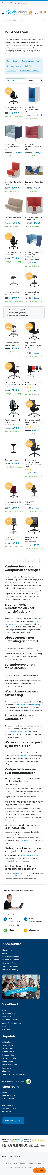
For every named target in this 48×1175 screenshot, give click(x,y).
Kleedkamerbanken (9, 1064)
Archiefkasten (7, 1048)
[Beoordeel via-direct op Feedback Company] (23, 3)
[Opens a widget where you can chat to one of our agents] (39, 1171)
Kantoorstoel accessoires (29, 71)
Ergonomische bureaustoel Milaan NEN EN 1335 (14, 384)
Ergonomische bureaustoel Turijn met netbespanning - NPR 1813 (33, 463)
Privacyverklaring (11, 1163)
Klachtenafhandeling (10, 969)
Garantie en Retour (9, 963)
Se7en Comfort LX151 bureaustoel (13, 503)
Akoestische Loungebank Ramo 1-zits (33, 109)
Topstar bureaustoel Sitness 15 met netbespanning (12, 422)
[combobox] (23, 20)
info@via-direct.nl (35, 922)
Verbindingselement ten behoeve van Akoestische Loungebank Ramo (34, 256)
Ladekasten (6, 1068)
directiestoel (29, 651)
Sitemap (9, 1167)
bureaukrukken (10, 731)
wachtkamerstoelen (22, 705)
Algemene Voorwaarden (36, 1163)
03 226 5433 (15, 925)
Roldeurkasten (8, 1042)
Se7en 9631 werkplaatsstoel (10, 538)
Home (4, 27)
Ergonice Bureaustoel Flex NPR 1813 (33, 383)
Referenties (6, 1016)
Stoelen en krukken (14, 66)
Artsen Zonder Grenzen (11, 1023)
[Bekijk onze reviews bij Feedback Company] (25, 1140)
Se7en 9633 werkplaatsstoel (31, 503)
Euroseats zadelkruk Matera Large (12, 344)
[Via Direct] (19, 13)
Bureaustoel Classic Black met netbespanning (32, 539)
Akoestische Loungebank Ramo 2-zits (13, 147)
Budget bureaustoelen (30, 61)
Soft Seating (29, 66)
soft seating (35, 705)
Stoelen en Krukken (9, 1058)
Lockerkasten (7, 1061)
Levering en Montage (10, 960)
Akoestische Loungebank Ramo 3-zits (33, 147)
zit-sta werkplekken (21, 756)
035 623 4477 (15, 922)
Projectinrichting (8, 1013)
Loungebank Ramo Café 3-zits (14, 218)
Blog (4, 1026)
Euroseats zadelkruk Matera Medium (32, 293)
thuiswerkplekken (26, 840)
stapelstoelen (31, 678)
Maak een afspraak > (13, 1120)
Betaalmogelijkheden (10, 956)
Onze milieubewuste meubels (13, 1081)
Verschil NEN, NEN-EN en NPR (14, 1074)
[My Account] (36, 12)
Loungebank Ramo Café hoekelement (34, 218)
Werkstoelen (11, 71)
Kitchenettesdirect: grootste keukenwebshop (29, 1167)
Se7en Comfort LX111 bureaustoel (13, 254)
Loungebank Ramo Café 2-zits (34, 183)
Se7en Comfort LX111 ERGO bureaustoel (13, 108)
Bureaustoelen (12, 61)
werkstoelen (22, 731)
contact (16, 873)
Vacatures (6, 1029)
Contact (5, 953)
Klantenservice (8, 950)
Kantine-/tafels (8, 1051)
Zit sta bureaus (8, 1045)
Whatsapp (12, 930)
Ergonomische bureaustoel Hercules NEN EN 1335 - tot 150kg (33, 346)
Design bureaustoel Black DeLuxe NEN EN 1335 (33, 422)
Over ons (5, 1010)
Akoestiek (6, 1071)
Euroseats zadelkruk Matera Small (12, 293)
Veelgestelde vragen (10, 966)
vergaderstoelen (18, 678)
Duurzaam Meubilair (10, 1020)
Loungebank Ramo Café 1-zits (14, 183)
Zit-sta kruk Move (11, 460)
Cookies (23, 1163)
